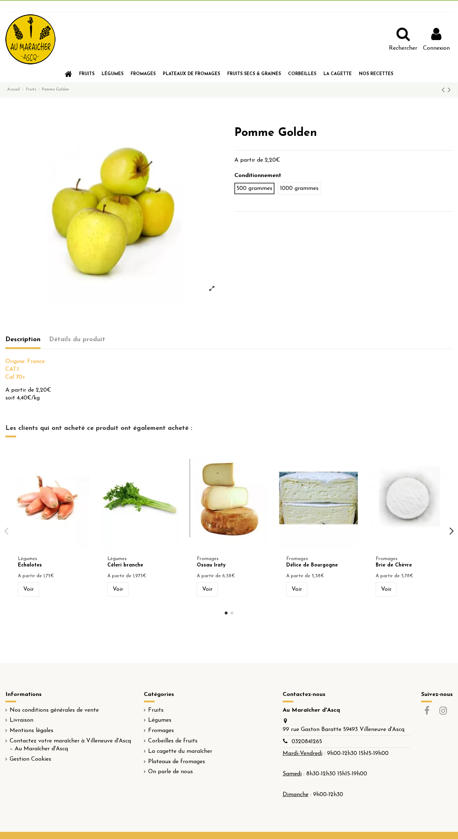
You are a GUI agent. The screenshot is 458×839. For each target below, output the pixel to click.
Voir (28, 589)
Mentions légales (31, 730)
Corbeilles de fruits (173, 741)
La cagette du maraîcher (180, 751)
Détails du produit (77, 340)
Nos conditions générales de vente (54, 710)
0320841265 (307, 742)
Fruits (156, 710)
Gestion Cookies (30, 759)
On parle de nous (170, 772)
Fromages (161, 730)
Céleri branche (125, 565)
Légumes (159, 720)
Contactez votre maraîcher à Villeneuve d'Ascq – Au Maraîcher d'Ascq (70, 745)
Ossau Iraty (211, 565)
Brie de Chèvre (394, 565)
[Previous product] (445, 90)
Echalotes (30, 565)
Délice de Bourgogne (312, 565)
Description (22, 340)
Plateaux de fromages (176, 762)
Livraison (21, 720)
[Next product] (449, 90)
